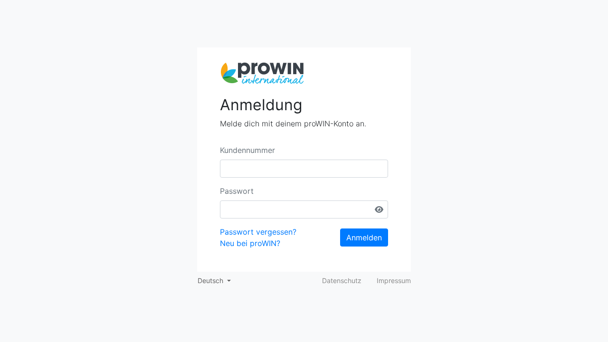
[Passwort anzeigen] (379, 209)
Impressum (394, 280)
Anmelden (364, 237)
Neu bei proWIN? (250, 243)
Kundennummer (247, 150)
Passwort (237, 191)
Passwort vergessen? (258, 232)
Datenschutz (341, 280)
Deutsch (211, 280)
